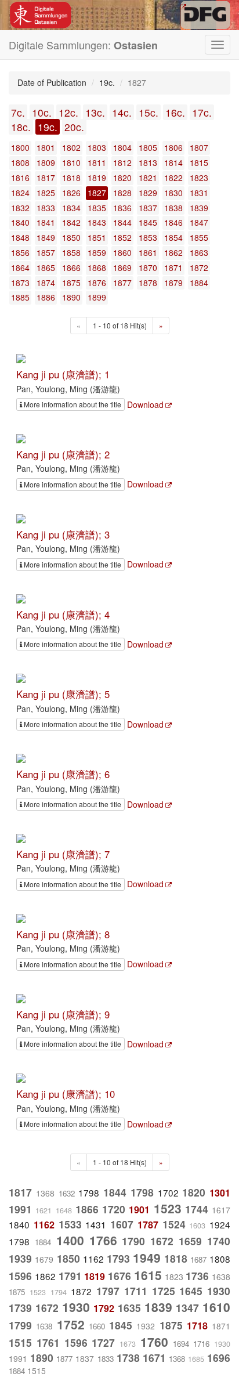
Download (145, 404)
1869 (122, 267)
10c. (42, 112)
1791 (70, 1275)
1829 (148, 192)
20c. (74, 127)
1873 (20, 282)
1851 (97, 237)
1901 (139, 1209)
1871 (173, 267)
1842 (71, 222)
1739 (20, 1307)
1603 (197, 1225)
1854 (173, 237)
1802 (71, 147)
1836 (122, 208)
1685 (196, 1359)
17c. (202, 112)
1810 (71, 162)
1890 (71, 297)
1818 (71, 177)
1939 (20, 1258)
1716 (201, 1343)
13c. (95, 112)
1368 (45, 1193)
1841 (46, 222)
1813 (148, 162)
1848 (20, 237)
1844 (122, 222)
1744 (196, 1209)
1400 (70, 1240)
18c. (21, 127)
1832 (20, 208)
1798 (88, 1192)
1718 (197, 1325)
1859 (97, 252)
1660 (97, 1326)
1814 (173, 162)
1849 (46, 237)
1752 (71, 1324)
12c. (68, 112)
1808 (20, 162)
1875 (71, 282)
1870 (148, 267)
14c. (122, 112)
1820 (122, 177)
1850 (71, 237)
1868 (97, 267)
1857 (46, 252)
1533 (70, 1224)
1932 (145, 1326)
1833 (46, 208)
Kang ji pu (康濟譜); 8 (63, 934)
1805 (148, 147)
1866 (71, 267)
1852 (122, 237)
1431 (95, 1224)
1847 (199, 222)
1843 (97, 222)
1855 (199, 237)
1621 (43, 1210)
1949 (147, 1257)
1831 (199, 192)
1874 (46, 282)
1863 (199, 252)
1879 (173, 282)
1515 (20, 1342)
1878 (148, 282)
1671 (154, 1357)
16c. (175, 112)
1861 (148, 252)
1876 (97, 282)
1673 (127, 1344)
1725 (163, 1291)
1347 (187, 1307)
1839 (199, 208)
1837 (148, 208)
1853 (148, 237)
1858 (71, 252)
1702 (168, 1192)
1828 (122, 192)
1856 (20, 252)
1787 (147, 1224)
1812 (122, 162)
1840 (20, 222)
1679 (44, 1259)
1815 (199, 162)
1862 (173, 252)
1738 (128, 1357)
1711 (135, 1291)
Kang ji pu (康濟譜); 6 (63, 774)
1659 (190, 1241)
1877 (122, 282)
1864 (20, 267)
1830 (173, 192)
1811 (97, 162)
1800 (20, 147)
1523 (168, 1208)
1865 (46, 267)
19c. (47, 127)
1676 (119, 1275)
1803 (97, 147)
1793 (118, 1258)
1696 (218, 1357)
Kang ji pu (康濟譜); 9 (63, 1014)
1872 (199, 267)
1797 (107, 1291)
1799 (20, 1325)
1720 (113, 1209)
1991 (20, 1209)
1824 (20, 192)
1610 (216, 1306)
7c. (18, 112)
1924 (219, 1224)
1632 (67, 1193)
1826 (71, 192)
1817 (46, 177)
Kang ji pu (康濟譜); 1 (63, 374)
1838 (173, 208)
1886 (46, 297)
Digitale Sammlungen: (83, 45)
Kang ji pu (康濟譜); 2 (63, 454)
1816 (20, 177)
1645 (190, 1291)
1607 (121, 1224)
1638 (221, 1276)
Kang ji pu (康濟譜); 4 (63, 614)
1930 (218, 1291)
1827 (97, 192)
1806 (173, 147)
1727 (103, 1342)
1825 (46, 192)
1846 (173, 222)
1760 (154, 1341)
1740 (218, 1241)
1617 (221, 1210)
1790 (133, 1241)
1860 (122, 252)
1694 (181, 1343)
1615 (148, 1275)
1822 (173, 177)
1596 (20, 1275)
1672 (161, 1241)
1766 (103, 1240)
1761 (48, 1342)
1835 (97, 208)
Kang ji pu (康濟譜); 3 (63, 534)
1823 (199, 177)
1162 (44, 1224)
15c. (148, 112)
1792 (103, 1308)
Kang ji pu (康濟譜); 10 (65, 1094)
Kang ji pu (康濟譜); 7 (63, 854)
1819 (97, 177)
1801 (46, 147)
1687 (198, 1259)
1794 (58, 1292)
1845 (148, 222)
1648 (64, 1210)
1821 (148, 177)
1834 (71, 208)
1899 (97, 297)
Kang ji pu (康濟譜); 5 (63, 694)
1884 (199, 282)
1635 (129, 1307)
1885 (20, 297)
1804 (122, 147)
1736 (197, 1275)
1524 (174, 1224)
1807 (199, 147)
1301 (219, 1192)
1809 (46, 162)
